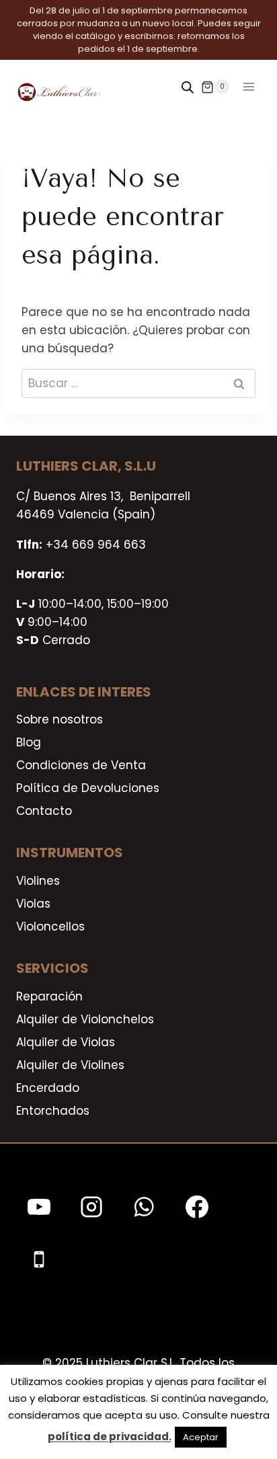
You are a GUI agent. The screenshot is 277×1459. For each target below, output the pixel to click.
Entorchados (52, 1111)
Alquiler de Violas (65, 1042)
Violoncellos (50, 926)
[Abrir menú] (248, 87)
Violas (33, 904)
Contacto (44, 811)
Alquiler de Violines (70, 1065)
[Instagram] (91, 1207)
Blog (28, 742)
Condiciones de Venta (81, 765)
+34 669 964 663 (96, 545)
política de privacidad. (109, 1436)
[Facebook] (197, 1207)
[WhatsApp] (144, 1207)
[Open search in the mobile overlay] (187, 87)
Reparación (49, 996)
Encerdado (47, 1088)
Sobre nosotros (59, 719)
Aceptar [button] (201, 1437)
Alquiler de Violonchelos (85, 1019)
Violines (38, 881)
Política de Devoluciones (87, 788)
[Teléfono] (39, 1259)
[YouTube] (39, 1207)
